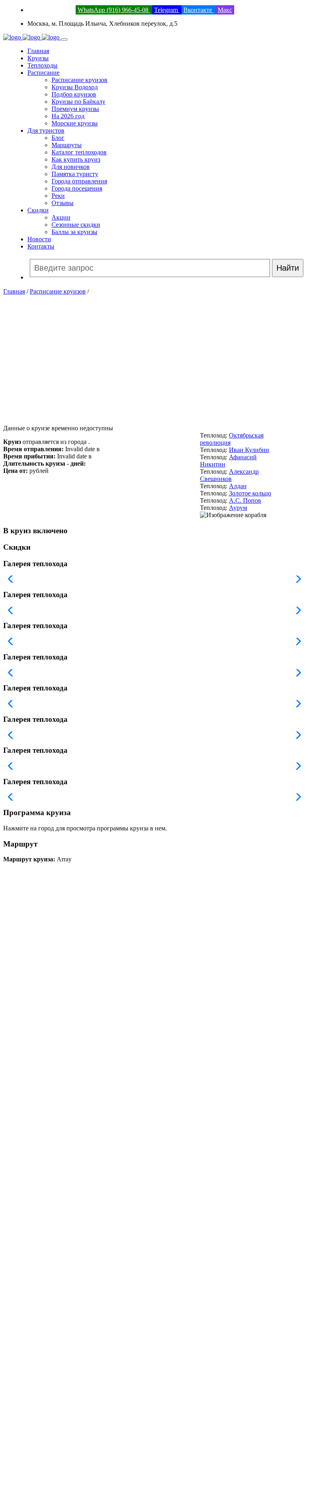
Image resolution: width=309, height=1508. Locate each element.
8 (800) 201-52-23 (50, 9)
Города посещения (77, 188)
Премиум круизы (75, 108)
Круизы (38, 58)
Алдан (238, 486)
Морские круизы (75, 123)
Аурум (238, 507)
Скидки (38, 210)
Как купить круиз (76, 159)
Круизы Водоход (75, 87)
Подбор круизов (74, 94)
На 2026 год (68, 116)
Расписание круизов (79, 79)
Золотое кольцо (250, 493)
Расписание (43, 72)
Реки (58, 195)
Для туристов (45, 130)
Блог (58, 137)
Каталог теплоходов (79, 152)
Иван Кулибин (249, 449)
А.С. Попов (245, 500)
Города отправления (79, 181)
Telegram (166, 9)
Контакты (40, 246)
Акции (61, 217)
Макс (225, 9)
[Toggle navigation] (64, 39)
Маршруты (67, 145)
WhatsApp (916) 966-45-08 (114, 9)
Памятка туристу (75, 174)
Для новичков (71, 166)
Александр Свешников (229, 475)
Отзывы (63, 202)
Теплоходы (42, 65)
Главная (38, 50)
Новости (39, 239)
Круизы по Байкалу (78, 101)
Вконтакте (198, 9)
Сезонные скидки (76, 224)
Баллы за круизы (74, 231)
